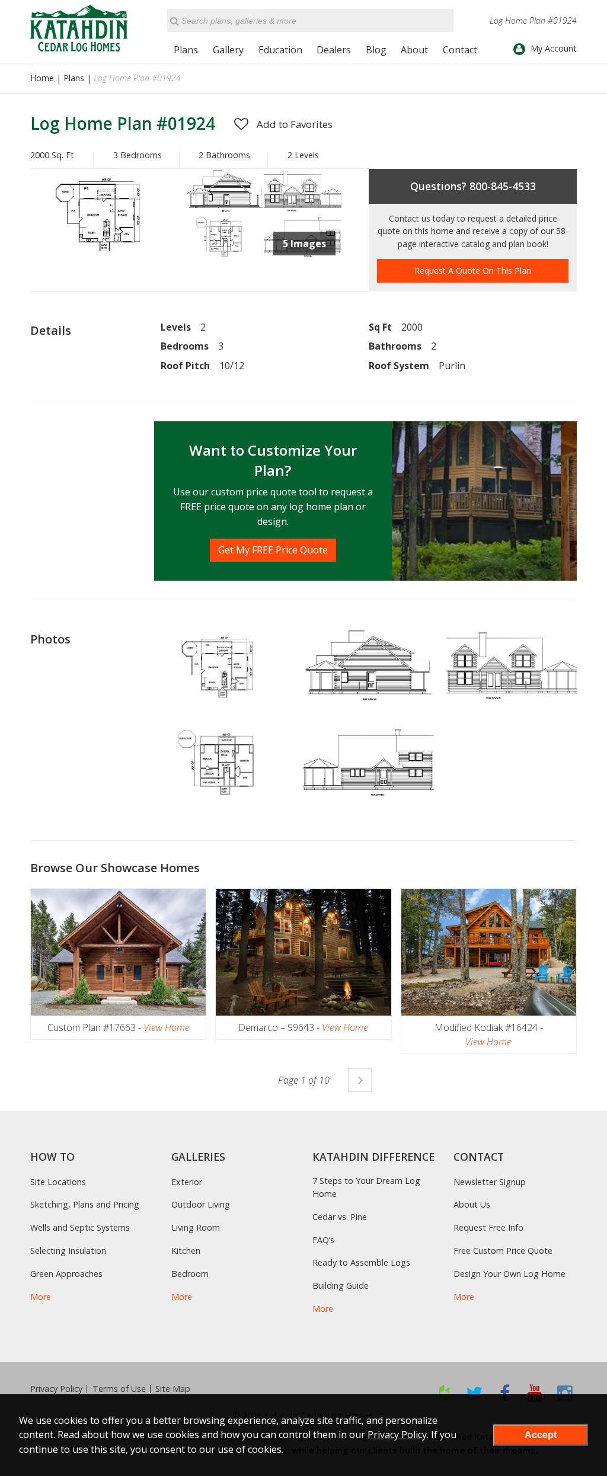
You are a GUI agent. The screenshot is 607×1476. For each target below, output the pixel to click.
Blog (376, 49)
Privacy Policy (56, 1389)
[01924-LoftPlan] (225, 257)
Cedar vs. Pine (339, 1216)
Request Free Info (488, 1227)
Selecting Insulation (68, 1250)
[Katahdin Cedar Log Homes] (78, 28)
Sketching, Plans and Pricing (84, 1204)
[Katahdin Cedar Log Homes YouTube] (535, 1392)
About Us (471, 1204)
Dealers (334, 49)
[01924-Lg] (302, 209)
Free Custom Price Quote (502, 1250)
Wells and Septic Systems (80, 1227)
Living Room (195, 1227)
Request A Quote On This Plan (472, 270)
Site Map (172, 1389)
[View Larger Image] (226, 669)
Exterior (186, 1181)
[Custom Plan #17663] (118, 952)
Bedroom (190, 1273)
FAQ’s (323, 1240)
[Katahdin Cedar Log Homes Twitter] (474, 1392)
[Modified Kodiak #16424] (488, 952)
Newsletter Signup (489, 1181)
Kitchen (185, 1250)
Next (360, 1080)
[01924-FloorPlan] (108, 261)
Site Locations (58, 1181)
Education (280, 49)
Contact (460, 49)
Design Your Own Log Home (509, 1273)
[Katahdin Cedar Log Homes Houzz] (444, 1392)
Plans (186, 49)
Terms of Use (119, 1389)
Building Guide (340, 1285)
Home (42, 78)
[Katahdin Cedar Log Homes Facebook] (504, 1392)
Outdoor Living (200, 1204)
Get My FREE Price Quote (273, 549)
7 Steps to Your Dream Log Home (366, 1187)
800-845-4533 (502, 186)
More (40, 1296)
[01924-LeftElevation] (225, 209)
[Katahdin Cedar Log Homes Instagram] (565, 1392)
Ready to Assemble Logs (361, 1262)
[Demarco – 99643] (303, 952)
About (414, 49)
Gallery (228, 49)
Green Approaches (66, 1273)
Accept (541, 1435)
